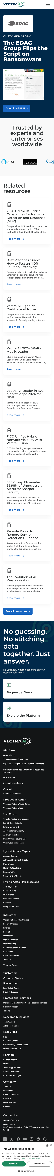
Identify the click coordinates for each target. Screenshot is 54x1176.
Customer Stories (13, 978)
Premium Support (10, 1007)
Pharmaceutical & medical (14, 948)
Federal (6, 932)
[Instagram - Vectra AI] (31, 1139)
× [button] (51, 1145)
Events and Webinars (12, 1049)
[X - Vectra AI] (11, 1139)
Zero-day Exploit (10, 887)
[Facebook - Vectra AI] (18, 1139)
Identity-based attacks (12, 823)
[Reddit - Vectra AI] (38, 1139)
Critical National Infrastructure (16, 920)
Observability (8, 755)
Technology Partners (12, 1068)
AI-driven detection (11, 835)
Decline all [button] (39, 1164)
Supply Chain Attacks (12, 876)
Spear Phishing (9, 891)
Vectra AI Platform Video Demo (16, 804)
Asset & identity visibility (13, 831)
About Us (7, 1087)
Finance (6, 928)
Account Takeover (11, 856)
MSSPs (6, 1064)
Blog (5, 1037)
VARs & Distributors (11, 1072)
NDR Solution (9, 778)
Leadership (8, 1091)
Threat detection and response (16, 819)
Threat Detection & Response (15, 759)
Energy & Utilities (10, 924)
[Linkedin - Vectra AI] (5, 1139)
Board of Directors (11, 1094)
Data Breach (8, 864)
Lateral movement (11, 827)
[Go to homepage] (14, 4)
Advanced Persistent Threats (15, 860)
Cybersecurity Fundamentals (15, 1045)
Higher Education (10, 940)
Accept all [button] (14, 1164)
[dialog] (27, 1159)
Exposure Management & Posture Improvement (23, 764)
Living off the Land (11, 907)
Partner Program (10, 1060)
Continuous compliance (13, 843)
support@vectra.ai (11, 1120)
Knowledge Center (11, 988)
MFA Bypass (8, 895)
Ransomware (9, 872)
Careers (6, 1106)
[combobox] (47, 1145)
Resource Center (10, 1041)
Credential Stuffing (11, 899)
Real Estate (8, 952)
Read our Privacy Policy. (30, 1159)
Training (6, 1011)
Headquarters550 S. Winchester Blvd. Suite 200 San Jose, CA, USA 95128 (26, 1127)
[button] (27, 1171)
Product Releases (10, 992)
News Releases (9, 1102)
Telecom (7, 960)
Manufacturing (9, 944)
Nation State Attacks (12, 868)
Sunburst (7, 903)
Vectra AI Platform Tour (13, 808)
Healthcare (8, 936)
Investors (7, 1098)
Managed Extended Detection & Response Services (25, 1003)
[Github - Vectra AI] (45, 1139)
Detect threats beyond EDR (14, 839)
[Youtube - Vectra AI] (25, 1139)
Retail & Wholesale (11, 956)
